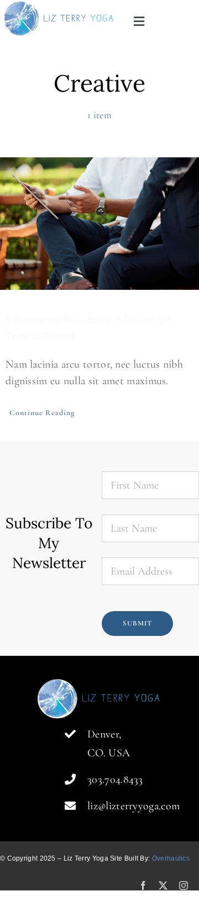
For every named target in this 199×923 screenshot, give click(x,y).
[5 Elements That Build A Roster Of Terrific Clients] (99, 223)
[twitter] (163, 885)
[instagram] (183, 885)
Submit (137, 623)
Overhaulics (171, 858)
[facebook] (143, 885)
